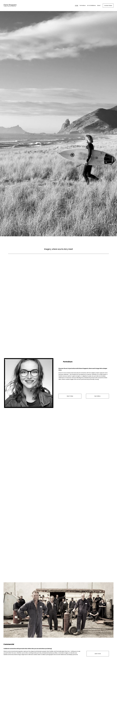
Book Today (70, 396)
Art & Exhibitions (91, 5)
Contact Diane (108, 5)
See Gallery (97, 396)
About (98, 5)
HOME (76, 5)
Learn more (98, 653)
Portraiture (83, 5)
